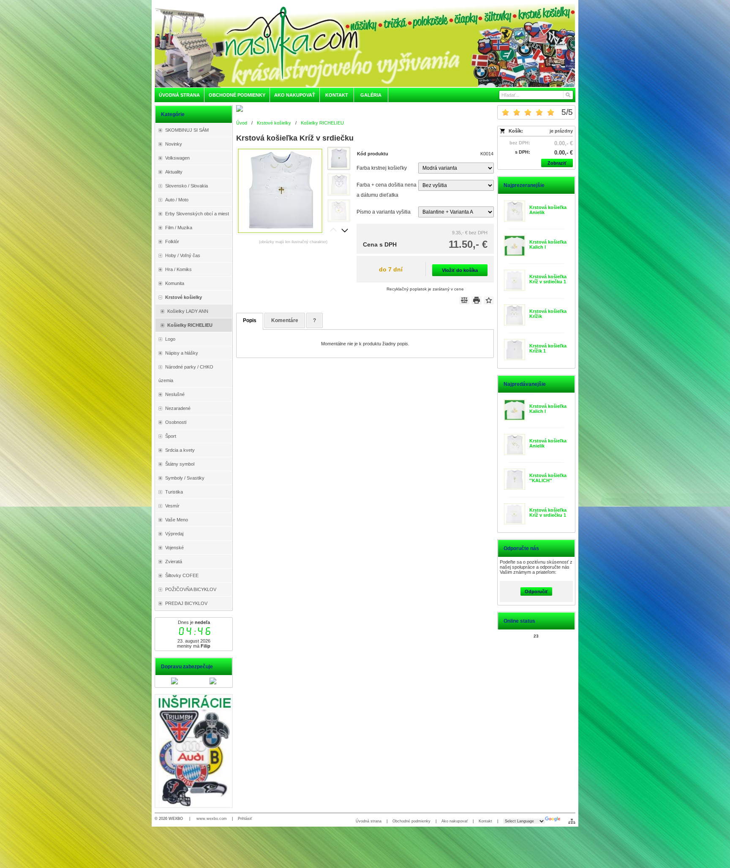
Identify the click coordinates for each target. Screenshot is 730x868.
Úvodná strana (368, 821)
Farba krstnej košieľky (382, 168)
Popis (249, 320)
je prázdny (561, 130)
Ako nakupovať (454, 821)
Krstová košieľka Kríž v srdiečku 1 (548, 279)
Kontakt (485, 821)
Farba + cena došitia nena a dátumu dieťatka (387, 190)
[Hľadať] (567, 95)
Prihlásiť (245, 818)
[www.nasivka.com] (365, 45)
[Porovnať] (464, 300)
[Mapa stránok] (571, 821)
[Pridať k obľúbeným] (489, 300)
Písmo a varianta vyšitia (384, 212)
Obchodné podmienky (411, 821)
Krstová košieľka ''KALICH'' (548, 478)
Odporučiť (536, 591)
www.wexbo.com (211, 818)
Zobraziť (557, 162)
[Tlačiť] (476, 300)
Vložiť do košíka (460, 270)
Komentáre (284, 320)
